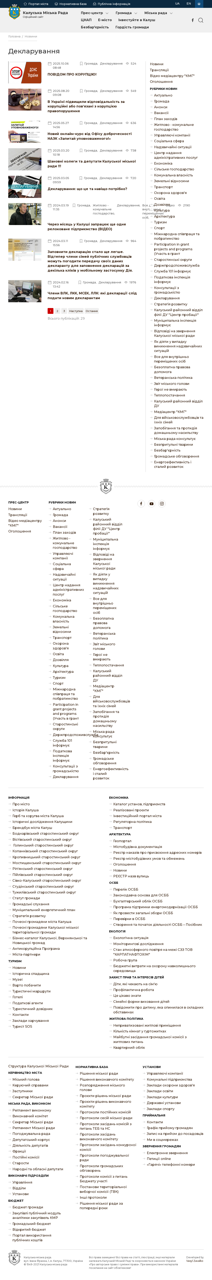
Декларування (167, 298)
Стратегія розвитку (170, 304)
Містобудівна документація (137, 847)
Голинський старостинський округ (42, 845)
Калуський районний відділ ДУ (178, 403)
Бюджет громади (27, 1207)
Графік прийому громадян (170, 1128)
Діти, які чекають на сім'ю (135, 984)
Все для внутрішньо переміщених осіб (171, 359)
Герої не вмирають (170, 389)
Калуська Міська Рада (45, 14)
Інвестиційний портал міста (137, 816)
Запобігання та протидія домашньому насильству (176, 430)
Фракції (19, 1151)
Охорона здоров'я (170, 193)
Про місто (21, 804)
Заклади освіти (160, 1091)
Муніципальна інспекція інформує (175, 323)
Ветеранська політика (173, 378)
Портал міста (38, 4)
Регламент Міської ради (33, 1128)
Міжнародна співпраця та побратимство (177, 236)
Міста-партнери (26, 954)
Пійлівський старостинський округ (42, 875)
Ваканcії (161, 113)
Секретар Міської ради (32, 1097)
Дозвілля (162, 205)
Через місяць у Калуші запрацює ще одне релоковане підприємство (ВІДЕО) (87, 226)
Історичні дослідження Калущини (42, 822)
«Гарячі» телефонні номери (171, 1165)
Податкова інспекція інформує (172, 279)
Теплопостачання (169, 395)
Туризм (160, 222)
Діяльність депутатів (30, 1146)
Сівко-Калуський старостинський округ (46, 881)
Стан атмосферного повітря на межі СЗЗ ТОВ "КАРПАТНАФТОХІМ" (153, 952)
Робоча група (125, 960)
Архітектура (164, 216)
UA (177, 3)
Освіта (159, 199)
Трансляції (159, 70)
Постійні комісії (26, 1157)
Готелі (17, 997)
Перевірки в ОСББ (129, 919)
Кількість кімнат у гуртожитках (139, 1031)
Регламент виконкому (31, 1110)
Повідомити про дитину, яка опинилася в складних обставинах (158, 1009)
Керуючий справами (30, 1085)
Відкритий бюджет (29, 1230)
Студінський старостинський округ (43, 887)
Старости (20, 1163)
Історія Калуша (25, 810)
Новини (31, 36)
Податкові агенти (27, 1003)
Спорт (159, 228)
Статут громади (26, 898)
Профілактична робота (133, 990)
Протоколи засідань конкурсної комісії (108, 1147)
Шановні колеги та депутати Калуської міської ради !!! (92, 163)
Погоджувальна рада (31, 1134)
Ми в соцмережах (162, 1140)
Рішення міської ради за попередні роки (101, 1206)
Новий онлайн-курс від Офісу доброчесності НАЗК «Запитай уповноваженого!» (90, 136)
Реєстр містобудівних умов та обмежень (149, 859)
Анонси (160, 107)
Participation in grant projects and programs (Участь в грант (173, 249)
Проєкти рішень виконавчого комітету (105, 1104)
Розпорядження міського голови (102, 1087)
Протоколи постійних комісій (105, 1112)
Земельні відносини (171, 181)
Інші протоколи (93, 1197)
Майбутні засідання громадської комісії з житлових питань (150, 1039)
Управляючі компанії (172, 135)
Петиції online (159, 1159)
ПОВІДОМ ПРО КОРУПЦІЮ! (72, 74)
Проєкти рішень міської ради (105, 1096)
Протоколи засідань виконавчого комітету (99, 1136)
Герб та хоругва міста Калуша (38, 816)
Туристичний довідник (32, 1009)
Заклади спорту (161, 1109)
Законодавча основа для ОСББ (141, 895)
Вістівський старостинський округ (42, 840)
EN (189, 3)
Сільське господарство (174, 169)
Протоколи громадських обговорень (101, 1168)
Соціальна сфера (169, 141)
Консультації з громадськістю (167, 290)
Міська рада (156, 13)
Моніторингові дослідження (138, 944)
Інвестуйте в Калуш (136, 20)
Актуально (163, 95)
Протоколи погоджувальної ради (104, 1158)
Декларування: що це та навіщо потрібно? (87, 189)
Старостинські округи (173, 260)
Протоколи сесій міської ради (106, 1118)
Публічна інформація (114, 4)
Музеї (17, 979)
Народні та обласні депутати (37, 1169)
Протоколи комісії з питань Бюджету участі (104, 1179)
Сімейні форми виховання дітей (141, 1002)
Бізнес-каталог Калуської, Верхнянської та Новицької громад (49, 940)
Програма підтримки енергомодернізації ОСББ (155, 907)
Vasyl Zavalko (194, 1260)
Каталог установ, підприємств (139, 804)
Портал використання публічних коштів (31, 1237)
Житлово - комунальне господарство (174, 127)
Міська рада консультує (175, 439)
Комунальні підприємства (169, 1079)
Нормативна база (73, 4)
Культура (162, 210)
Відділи (19, 1188)
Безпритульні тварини (173, 445)
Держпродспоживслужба (177, 265)
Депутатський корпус (31, 1140)
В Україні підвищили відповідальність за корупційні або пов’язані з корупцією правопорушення (86, 106)
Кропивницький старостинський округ (46, 857)
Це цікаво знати (127, 996)
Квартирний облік (129, 1048)
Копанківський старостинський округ (45, 851)
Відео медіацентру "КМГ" (172, 76)
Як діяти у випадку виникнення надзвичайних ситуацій (178, 346)
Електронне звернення (167, 1153)
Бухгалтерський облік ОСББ (138, 901)
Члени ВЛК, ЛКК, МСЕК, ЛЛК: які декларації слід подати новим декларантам (92, 295)
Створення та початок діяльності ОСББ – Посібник (157, 925)
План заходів (165, 119)
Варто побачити (26, 985)
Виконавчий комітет (30, 1116)
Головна (14, 36)
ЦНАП (86, 20)
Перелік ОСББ (125, 889)
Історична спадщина (30, 974)
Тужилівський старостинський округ (44, 892)
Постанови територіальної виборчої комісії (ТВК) (103, 1189)
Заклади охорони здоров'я (171, 1085)
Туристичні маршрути (31, 991)
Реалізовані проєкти (131, 810)
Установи (20, 1194)
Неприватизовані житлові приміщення (147, 1025)
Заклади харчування (30, 1021)
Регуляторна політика (132, 822)
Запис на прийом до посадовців (175, 1134)
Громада (124, 13)
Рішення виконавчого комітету (107, 1079)
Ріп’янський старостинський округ (42, 869)
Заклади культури (162, 1097)
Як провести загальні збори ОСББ (143, 913)
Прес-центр (92, 13)
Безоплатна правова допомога (172, 369)
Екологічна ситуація (130, 938)
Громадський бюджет (31, 1224)
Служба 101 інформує (172, 271)
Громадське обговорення (176, 456)
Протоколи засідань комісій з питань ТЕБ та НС (106, 1126)
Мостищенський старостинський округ (46, 863)
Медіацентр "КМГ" (170, 412)
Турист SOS (22, 1026)
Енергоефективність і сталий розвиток (172, 464)
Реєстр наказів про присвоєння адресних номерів (157, 853)
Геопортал (122, 841)
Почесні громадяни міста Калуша (41, 922)
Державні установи (164, 1103)
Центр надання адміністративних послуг (176, 155)
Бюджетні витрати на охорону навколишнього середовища (154, 968)
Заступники (22, 1091)
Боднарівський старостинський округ (45, 834)
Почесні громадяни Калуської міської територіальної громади (45, 930)
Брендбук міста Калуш (32, 828)
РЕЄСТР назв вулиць (131, 876)
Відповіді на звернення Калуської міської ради (174, 333)
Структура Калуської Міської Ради (38, 1066)
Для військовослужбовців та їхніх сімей (179, 420)
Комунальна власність (173, 175)
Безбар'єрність (95, 27)
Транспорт (163, 187)
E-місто (105, 20)
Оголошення (161, 82)
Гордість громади (132, 27)
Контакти (20, 1015)
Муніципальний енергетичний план (43, 910)
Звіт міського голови (171, 384)
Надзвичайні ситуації (173, 147)
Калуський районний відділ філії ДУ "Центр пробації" (178, 312)
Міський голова (26, 1079)
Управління (22, 1182)
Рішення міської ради (99, 1073)
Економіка (163, 163)
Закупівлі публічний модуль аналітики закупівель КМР (36, 1215)
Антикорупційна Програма (36, 949)
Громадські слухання (30, 904)
